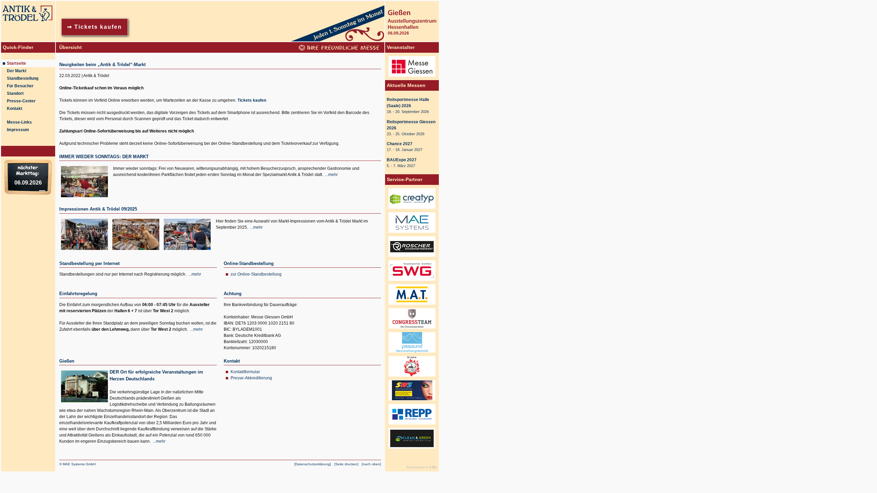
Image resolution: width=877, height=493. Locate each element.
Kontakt (14, 108)
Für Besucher (20, 86)
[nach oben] (371, 464)
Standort (15, 93)
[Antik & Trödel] (28, 40)
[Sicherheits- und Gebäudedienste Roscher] (412, 257)
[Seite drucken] (346, 464)
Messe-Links (19, 122)
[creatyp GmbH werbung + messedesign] (412, 209)
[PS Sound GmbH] (412, 353)
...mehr (331, 174)
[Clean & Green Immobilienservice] (412, 448)
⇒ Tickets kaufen (94, 27)
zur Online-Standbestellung (256, 274)
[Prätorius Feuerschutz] (412, 377)
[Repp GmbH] (412, 424)
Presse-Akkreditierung (251, 378)
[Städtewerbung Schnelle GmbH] (412, 401)
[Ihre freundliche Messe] (340, 49)
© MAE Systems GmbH (77, 464)
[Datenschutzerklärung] (312, 464)
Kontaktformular (245, 371)
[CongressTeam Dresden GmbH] (412, 329)
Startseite (16, 63)
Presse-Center (21, 101)
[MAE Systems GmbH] (412, 233)
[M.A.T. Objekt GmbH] (412, 305)
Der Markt (16, 70)
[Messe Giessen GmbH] (412, 77)
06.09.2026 (28, 183)
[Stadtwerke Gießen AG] (412, 281)
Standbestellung (22, 78)
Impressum (18, 129)
